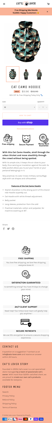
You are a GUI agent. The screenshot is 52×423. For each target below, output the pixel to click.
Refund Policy (8, 400)
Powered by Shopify (23, 415)
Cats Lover (12, 415)
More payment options (25, 129)
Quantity (40, 102)
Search (5, 392)
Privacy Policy (8, 396)
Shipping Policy (9, 403)
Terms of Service (9, 407)
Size (4, 102)
